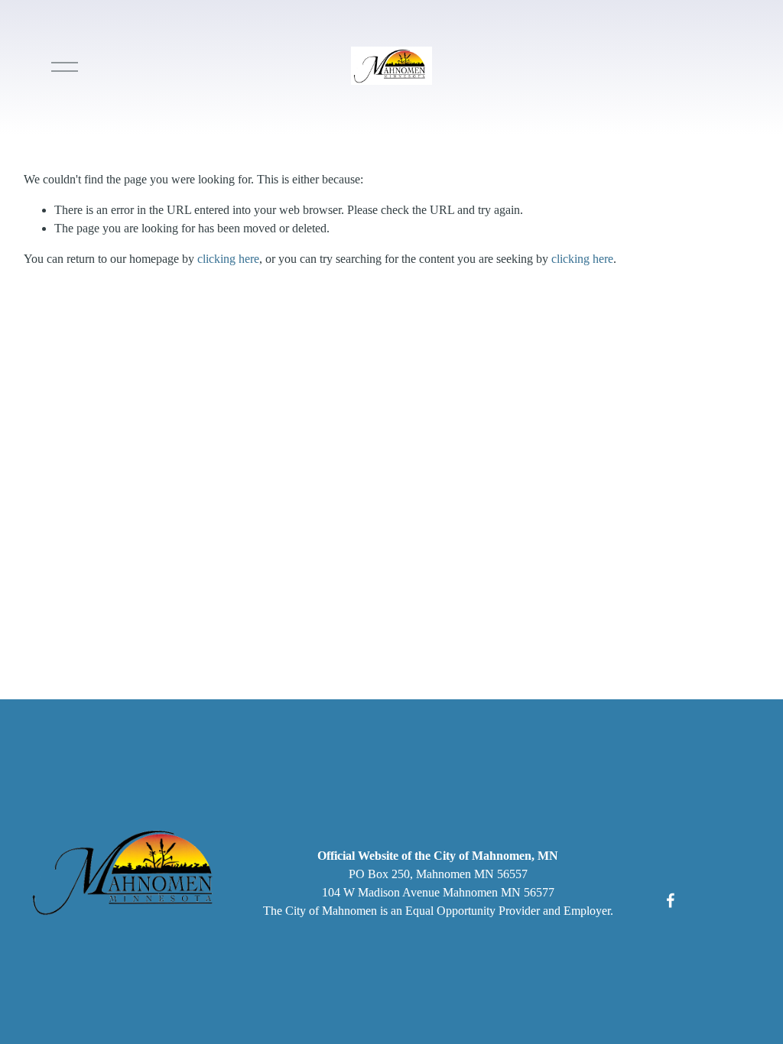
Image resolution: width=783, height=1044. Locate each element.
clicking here (228, 258)
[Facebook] (670, 900)
